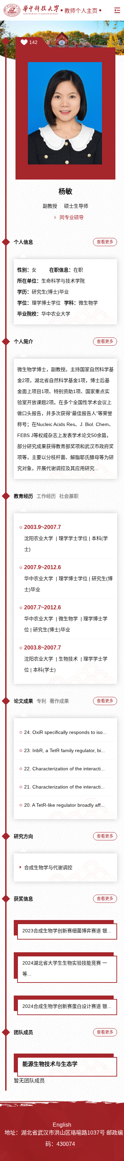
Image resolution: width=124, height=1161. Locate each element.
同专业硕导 (72, 217)
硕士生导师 (76, 206)
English (62, 1125)
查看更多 (105, 242)
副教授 (50, 206)
